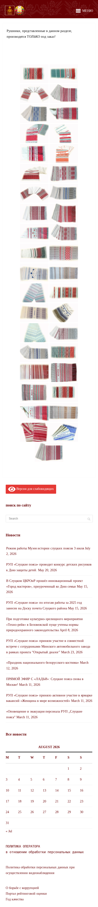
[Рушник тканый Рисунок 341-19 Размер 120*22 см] (34, 253)
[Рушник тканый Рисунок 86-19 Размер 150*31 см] (34, 153)
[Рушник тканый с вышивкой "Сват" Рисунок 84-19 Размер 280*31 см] (63, 133)
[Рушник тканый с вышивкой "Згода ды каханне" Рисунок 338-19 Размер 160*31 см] (34, 233)
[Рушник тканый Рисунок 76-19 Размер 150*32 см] (34, 73)
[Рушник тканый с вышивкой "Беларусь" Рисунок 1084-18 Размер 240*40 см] (63, 432)
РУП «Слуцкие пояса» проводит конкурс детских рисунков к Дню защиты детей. (49, 567)
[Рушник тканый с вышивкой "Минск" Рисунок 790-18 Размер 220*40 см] (63, 372)
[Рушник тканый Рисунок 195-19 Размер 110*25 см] (63, 193)
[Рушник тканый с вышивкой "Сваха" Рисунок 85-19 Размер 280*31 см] (63, 153)
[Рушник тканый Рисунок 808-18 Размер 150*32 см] (63, 392)
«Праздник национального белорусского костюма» (42, 662)
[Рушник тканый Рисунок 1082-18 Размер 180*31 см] (49, 452)
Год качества (15, 899)
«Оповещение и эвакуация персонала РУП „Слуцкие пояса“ (44, 714)
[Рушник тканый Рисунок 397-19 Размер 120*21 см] (34, 352)
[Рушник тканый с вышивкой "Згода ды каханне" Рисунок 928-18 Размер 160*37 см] (34, 412)
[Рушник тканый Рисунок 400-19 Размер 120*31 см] (63, 352)
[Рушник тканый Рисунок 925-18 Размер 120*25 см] (63, 412)
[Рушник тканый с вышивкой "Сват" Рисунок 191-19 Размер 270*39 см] (34, 173)
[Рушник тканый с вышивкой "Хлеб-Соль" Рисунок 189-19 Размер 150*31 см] (63, 173)
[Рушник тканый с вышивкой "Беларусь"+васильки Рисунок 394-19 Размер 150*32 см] (63, 312)
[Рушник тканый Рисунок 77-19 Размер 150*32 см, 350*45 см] (63, 93)
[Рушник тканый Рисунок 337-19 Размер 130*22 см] (34, 213)
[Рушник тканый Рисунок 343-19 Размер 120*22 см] (63, 272)
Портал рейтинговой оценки (26, 893)
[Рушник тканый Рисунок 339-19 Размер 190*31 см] (63, 233)
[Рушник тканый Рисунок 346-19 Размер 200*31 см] (63, 292)
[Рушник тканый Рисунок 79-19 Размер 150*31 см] (34, 113)
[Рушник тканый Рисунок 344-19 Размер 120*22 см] (34, 292)
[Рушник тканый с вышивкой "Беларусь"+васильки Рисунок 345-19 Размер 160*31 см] (34, 272)
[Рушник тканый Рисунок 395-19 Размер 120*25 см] (34, 332)
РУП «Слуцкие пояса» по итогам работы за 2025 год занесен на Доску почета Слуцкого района (44, 605)
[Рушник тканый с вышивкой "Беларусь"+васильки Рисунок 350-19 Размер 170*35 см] (34, 312)
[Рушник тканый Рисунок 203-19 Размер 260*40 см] (63, 213)
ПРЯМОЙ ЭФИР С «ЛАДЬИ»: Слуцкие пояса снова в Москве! (44, 681)
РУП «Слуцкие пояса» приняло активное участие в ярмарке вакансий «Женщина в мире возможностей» (49, 698)
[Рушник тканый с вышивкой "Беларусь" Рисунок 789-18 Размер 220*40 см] (34, 372)
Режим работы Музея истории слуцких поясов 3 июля (45, 548)
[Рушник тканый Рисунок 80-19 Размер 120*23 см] (63, 73)
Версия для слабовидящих (34, 489)
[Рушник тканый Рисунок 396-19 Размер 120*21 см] (63, 332)
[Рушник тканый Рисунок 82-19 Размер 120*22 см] (34, 93)
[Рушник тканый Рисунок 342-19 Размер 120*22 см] (63, 253)
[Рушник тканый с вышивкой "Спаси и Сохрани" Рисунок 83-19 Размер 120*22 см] (34, 133)
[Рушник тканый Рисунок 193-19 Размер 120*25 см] (34, 193)
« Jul (9, 831)
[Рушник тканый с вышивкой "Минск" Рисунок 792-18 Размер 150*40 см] (34, 392)
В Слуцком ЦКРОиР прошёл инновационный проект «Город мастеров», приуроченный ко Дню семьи (44, 583)
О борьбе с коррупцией (22, 888)
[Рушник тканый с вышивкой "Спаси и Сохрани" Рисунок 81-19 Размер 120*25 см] (63, 113)
